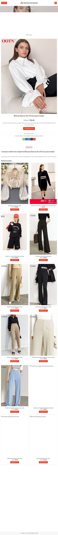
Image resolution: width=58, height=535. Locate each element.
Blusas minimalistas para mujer (43, 458)
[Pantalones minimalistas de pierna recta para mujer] (43, 335)
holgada (28, 135)
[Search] (55, 3)
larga (35, 135)
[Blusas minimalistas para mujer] (43, 436)
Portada (26, 8)
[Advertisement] (29, 23)
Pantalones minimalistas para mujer (43, 256)
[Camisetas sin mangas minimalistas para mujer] (43, 385)
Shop (32, 8)
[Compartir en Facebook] (26, 139)
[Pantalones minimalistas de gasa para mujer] (14, 385)
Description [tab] (29, 147)
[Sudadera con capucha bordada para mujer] (14, 234)
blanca (18, 135)
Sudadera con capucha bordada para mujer (14, 256)
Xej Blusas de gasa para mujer (14, 205)
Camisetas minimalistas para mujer (14, 458)
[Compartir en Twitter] (29, 139)
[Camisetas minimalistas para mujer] (14, 436)
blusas (21, 135)
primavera (41, 135)
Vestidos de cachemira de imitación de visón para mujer (43, 205)
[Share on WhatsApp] (23, 139)
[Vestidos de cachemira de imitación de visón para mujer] (43, 183)
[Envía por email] (31, 139)
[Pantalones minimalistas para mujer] (43, 234)
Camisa (24, 135)
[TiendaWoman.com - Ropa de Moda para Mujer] (29, 3)
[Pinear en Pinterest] (34, 139)
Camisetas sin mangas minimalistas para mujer (43, 408)
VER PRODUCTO (29, 128)
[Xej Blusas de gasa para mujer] (14, 183)
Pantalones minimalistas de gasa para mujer (14, 408)
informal (31, 135)
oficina (37, 135)
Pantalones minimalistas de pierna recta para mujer (43, 357)
